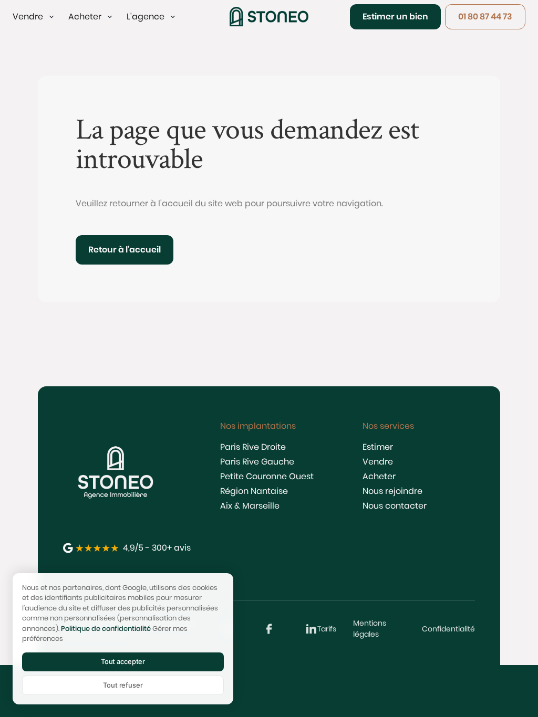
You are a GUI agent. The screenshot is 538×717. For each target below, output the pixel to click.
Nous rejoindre (392, 491)
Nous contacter (395, 506)
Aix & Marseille (250, 506)
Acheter (379, 476)
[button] (34, 16)
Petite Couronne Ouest (267, 476)
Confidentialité (448, 629)
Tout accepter (123, 661)
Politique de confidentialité (106, 629)
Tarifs (326, 629)
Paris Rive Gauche (257, 462)
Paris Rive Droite (253, 447)
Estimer (378, 447)
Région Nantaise (254, 491)
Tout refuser (122, 685)
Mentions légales (369, 628)
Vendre (378, 462)
